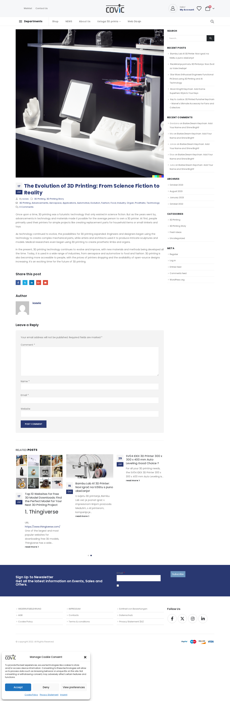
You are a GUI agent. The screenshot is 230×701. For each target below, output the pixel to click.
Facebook (18, 282)
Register (174, 254)
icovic (25, 198)
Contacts (74, 615)
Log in (173, 260)
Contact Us (42, 8)
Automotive (83, 202)
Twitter (25, 282)
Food (113, 202)
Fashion (105, 202)
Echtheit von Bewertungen (133, 608)
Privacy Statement (49, 694)
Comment (28, 344)
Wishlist (28, 8)
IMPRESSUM (74, 608)
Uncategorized (177, 238)
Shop (55, 21)
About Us (84, 21)
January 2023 (177, 197)
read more (31, 546)
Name (25, 381)
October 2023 (176, 184)
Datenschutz (126, 615)
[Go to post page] (39, 471)
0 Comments (26, 206)
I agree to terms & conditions (137, 585)
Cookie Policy (31, 694)
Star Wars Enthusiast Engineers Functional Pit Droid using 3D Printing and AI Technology (191, 78)
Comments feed (178, 273)
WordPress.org (177, 279)
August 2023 (176, 191)
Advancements (40, 202)
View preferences (74, 687)
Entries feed (175, 266)
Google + (38, 282)
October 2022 (176, 203)
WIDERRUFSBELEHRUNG (29, 608)
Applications (69, 202)
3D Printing (39, 198)
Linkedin (202, 618)
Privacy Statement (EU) (131, 621)
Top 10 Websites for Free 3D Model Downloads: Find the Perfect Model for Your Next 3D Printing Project (43, 499)
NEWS (68, 21)
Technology (153, 202)
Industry (121, 202)
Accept (18, 687)
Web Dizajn (134, 21)
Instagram (192, 618)
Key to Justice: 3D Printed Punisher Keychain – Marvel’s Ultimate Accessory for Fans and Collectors (192, 103)
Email (45, 282)
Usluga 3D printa (107, 21)
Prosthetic (140, 202)
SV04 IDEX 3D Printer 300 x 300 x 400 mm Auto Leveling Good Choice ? (144, 459)
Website (25, 408)
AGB (20, 615)
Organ (130, 202)
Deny (46, 687)
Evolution (95, 202)
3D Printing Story (55, 198)
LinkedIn (31, 282)
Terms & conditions (79, 621)
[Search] (210, 38)
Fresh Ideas (176, 232)
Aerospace (55, 202)
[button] (85, 657)
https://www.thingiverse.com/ (42, 526)
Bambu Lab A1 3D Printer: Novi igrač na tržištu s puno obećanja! (94, 487)
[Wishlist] (199, 8)
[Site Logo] (115, 8)
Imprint (63, 694)
